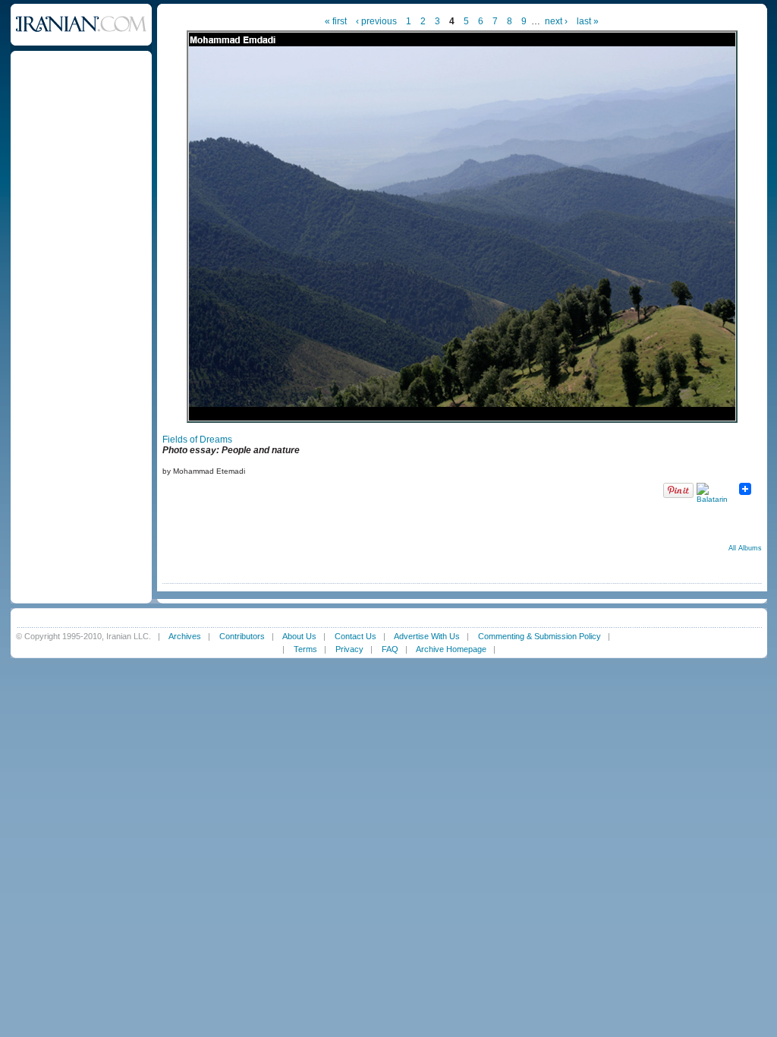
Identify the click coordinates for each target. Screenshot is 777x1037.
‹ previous (376, 21)
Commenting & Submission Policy (539, 636)
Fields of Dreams (197, 439)
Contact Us (355, 636)
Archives (184, 636)
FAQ (390, 649)
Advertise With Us (427, 636)
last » (588, 21)
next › (556, 21)
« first (336, 21)
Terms (305, 649)
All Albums (745, 548)
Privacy (349, 649)
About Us (299, 636)
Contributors (242, 636)
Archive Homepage (451, 649)
